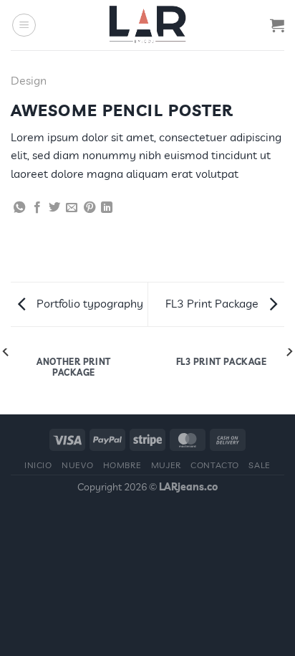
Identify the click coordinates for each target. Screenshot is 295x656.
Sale (259, 465)
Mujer (166, 465)
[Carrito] (277, 25)
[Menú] (24, 25)
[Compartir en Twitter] (54, 207)
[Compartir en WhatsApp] (19, 207)
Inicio (38, 465)
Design (29, 80)
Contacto (214, 465)
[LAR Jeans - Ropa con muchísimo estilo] (147, 25)
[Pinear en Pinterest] (89, 207)
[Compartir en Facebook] (37, 207)
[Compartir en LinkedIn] (106, 207)
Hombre (122, 465)
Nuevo (77, 465)
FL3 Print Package (213, 303)
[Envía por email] (71, 207)
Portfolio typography (88, 303)
